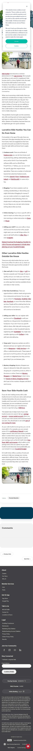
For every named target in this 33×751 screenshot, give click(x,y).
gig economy (18, 76)
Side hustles (5, 74)
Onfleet (21, 334)
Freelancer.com (24, 176)
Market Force (17, 376)
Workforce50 (15, 179)
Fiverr (17, 176)
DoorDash (10, 301)
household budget (20, 449)
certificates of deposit (16, 431)
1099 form (22, 408)
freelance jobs (8, 155)
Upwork (12, 176)
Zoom (29, 218)
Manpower (12, 348)
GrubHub (24, 299)
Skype (7, 221)
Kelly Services (21, 348)
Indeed (6, 179)
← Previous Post (6, 554)
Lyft (26, 271)
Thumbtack (17, 318)
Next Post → (27, 559)
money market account (16, 416)
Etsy (25, 235)
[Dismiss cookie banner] (26, 7)
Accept (17, 41)
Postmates (17, 299)
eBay (21, 235)
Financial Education (14, 498)
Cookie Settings (21, 747)
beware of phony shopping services (17, 379)
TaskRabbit (17, 332)
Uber (21, 271)
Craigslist (10, 238)
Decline (16, 46)
